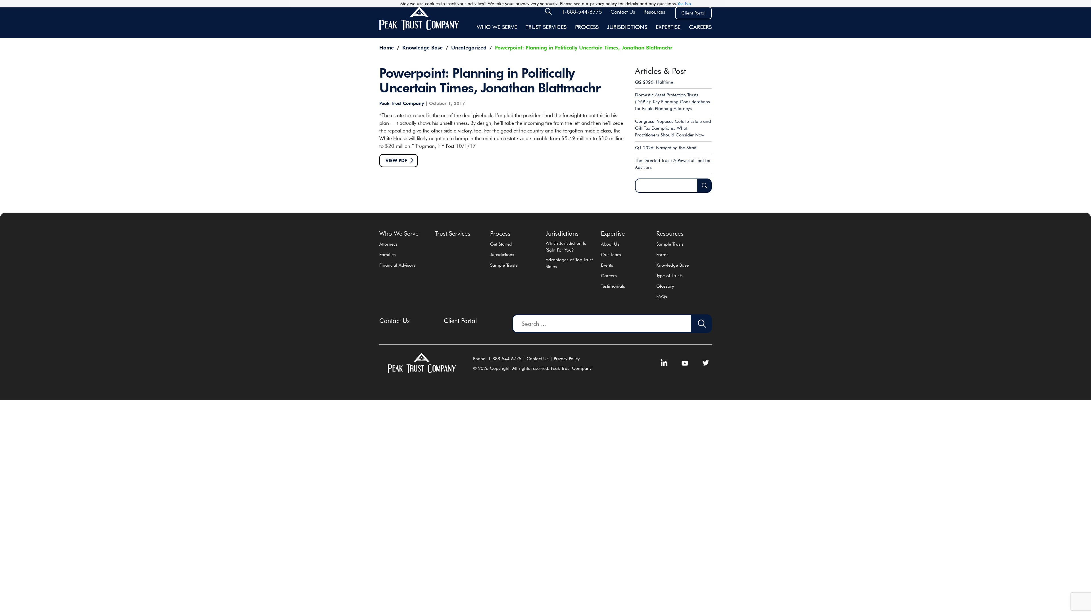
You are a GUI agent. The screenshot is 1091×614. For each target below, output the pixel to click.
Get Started (501, 244)
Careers (700, 27)
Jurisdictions (502, 254)
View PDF (396, 160)
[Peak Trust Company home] (419, 29)
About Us (610, 244)
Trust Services (546, 27)
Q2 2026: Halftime (654, 82)
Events (607, 265)
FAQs (661, 296)
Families (387, 254)
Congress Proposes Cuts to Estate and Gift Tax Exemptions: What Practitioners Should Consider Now (673, 128)
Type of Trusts (669, 275)
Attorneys (388, 244)
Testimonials (613, 286)
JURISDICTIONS (627, 27)
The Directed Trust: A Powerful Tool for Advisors (673, 164)
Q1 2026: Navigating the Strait (665, 147)
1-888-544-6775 (582, 12)
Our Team (611, 254)
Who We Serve (497, 27)
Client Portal (693, 13)
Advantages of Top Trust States (569, 263)
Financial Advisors (397, 265)
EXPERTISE (668, 27)
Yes (680, 3)
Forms (662, 254)
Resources (654, 12)
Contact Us (623, 12)
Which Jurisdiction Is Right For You (566, 246)
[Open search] (548, 13)
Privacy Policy (567, 358)
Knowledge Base (672, 265)
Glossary (665, 286)
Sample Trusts (503, 265)
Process (587, 27)
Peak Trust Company (401, 103)
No (688, 3)
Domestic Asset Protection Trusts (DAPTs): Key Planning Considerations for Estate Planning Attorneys (672, 101)
